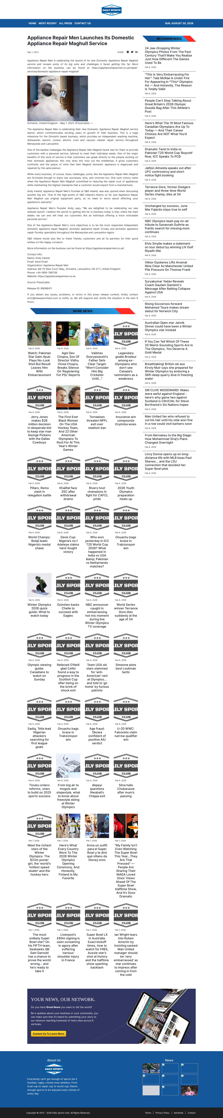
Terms (148, 1112)
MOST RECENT (48, 23)
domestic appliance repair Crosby (89, 228)
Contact (192, 1112)
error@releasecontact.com (42, 298)
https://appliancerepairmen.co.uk (57, 276)
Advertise (178, 1112)
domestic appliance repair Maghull (47, 228)
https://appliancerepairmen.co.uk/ (105, 248)
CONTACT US (82, 23)
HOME (32, 23)
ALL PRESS (65, 23)
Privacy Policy (162, 1112)
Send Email (41, 261)
